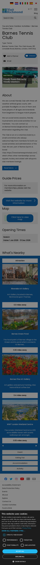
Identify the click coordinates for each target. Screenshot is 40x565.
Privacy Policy (26, 528)
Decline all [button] (19, 557)
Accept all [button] (20, 551)
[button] (20, 531)
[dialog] (20, 537)
